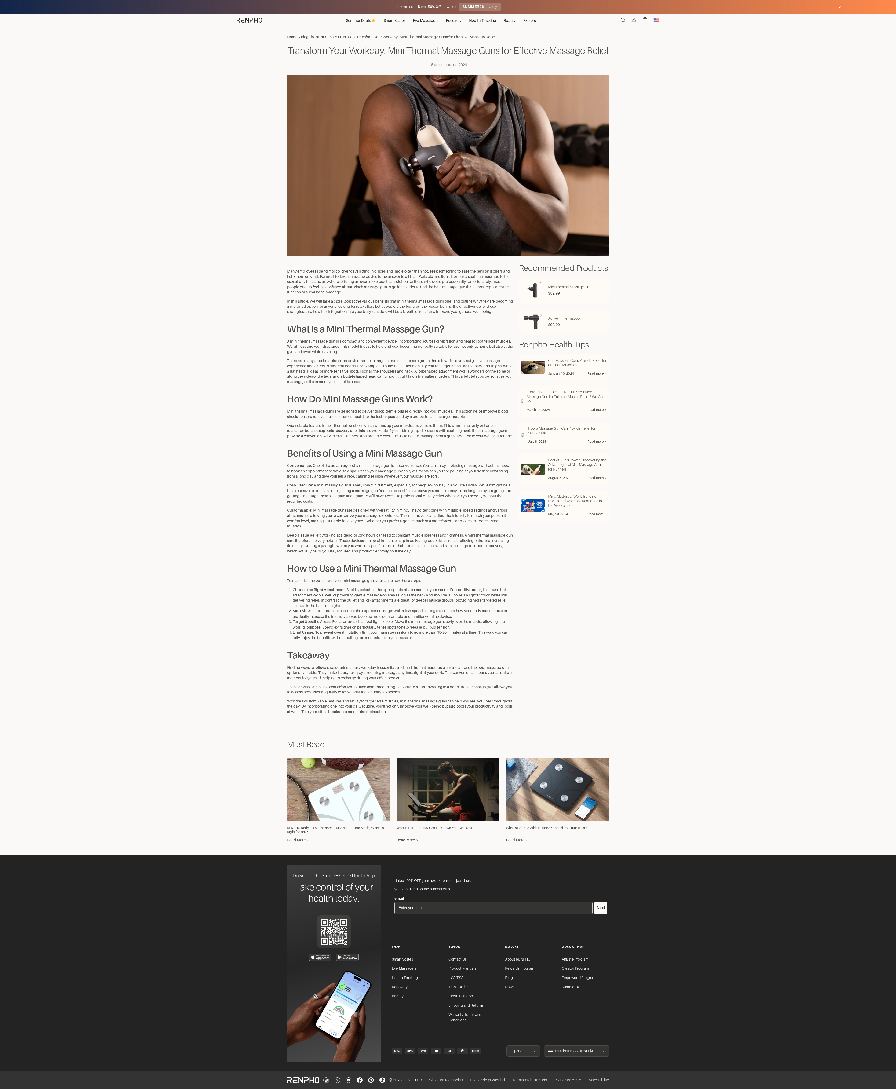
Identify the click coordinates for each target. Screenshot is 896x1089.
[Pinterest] (371, 1080)
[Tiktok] (382, 1080)
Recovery (400, 987)
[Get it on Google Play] (347, 957)
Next (601, 908)
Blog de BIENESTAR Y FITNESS (326, 36)
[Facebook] (360, 1080)
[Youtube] (348, 1080)
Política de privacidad (487, 1080)
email (399, 898)
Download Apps (461, 996)
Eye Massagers (404, 968)
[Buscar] (623, 20)
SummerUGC (572, 987)
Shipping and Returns (466, 1005)
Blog (509, 978)
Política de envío (567, 1080)
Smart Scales (402, 959)
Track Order (458, 987)
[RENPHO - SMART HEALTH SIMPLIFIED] (303, 1080)
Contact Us (457, 959)
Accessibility (599, 1080)
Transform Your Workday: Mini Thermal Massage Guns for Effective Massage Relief (426, 36)
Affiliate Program (575, 959)
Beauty (398, 996)
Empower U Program (578, 978)
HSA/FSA (455, 978)
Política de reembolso (445, 1080)
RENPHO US (413, 1080)
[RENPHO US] (249, 20)
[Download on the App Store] (320, 957)
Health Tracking (405, 978)
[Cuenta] (634, 20)
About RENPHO (518, 959)
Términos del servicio (529, 1080)
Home (292, 36)
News (509, 987)
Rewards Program (519, 968)
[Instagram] (326, 1080)
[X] (337, 1080)
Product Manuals (462, 968)
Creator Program (575, 968)
